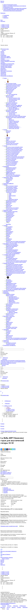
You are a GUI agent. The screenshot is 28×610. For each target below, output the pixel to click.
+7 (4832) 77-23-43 (5, 24)
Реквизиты (5, 17)
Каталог (2, 559)
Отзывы (5, 16)
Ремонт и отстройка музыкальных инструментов (14, 5)
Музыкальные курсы (8, 7)
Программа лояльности (8, 490)
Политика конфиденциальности (8, 603)
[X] (7, 449)
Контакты (3, 564)
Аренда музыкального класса (10, 4)
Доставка (5, 491)
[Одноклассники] (3, 449)
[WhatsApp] (11, 449)
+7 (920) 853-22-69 (5, 27)
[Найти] (2, 356)
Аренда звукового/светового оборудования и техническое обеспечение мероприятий (13, 10)
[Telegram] (14, 449)
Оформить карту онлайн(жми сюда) (9, 526)
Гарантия (5, 492)
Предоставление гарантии (7, 557)
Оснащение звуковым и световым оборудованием (14, 8)
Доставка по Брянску (5, 554)
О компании (6, 15)
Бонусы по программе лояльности (8, 551)
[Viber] (9, 449)
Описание (5, 487)
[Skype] (13, 449)
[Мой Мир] (5, 449)
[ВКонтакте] (1, 449)
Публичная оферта (5, 604)
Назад (7, 407)
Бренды (2, 561)
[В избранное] (1, 446)
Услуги (2, 562)
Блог (2, 563)
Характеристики (7, 488)
